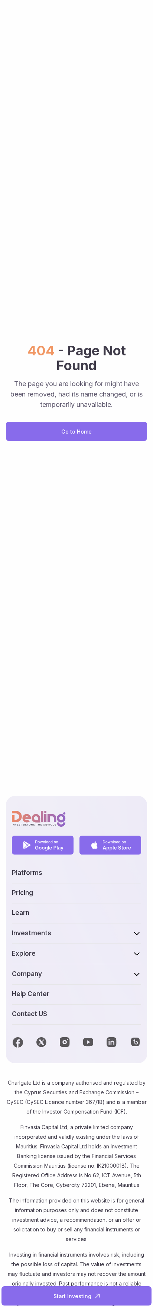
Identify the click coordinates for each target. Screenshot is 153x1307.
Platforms (27, 872)
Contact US (29, 1014)
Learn (20, 912)
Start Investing (72, 1296)
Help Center (30, 994)
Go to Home (76, 431)
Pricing (22, 892)
